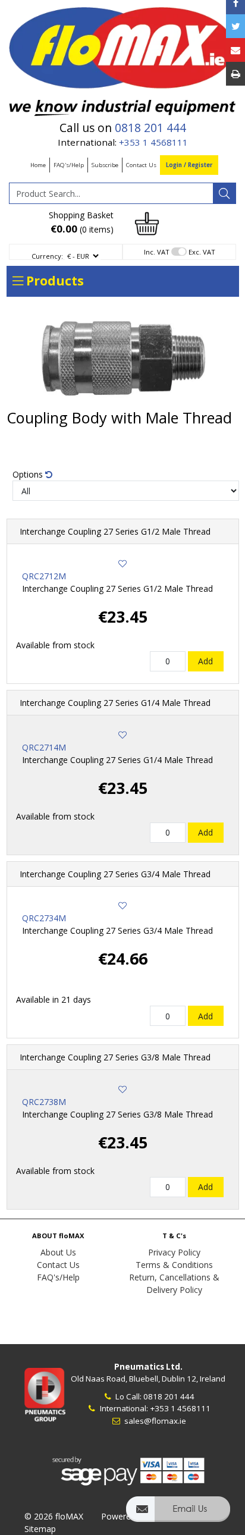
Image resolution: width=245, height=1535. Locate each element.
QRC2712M (44, 576)
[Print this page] (235, 74)
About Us (58, 1252)
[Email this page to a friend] (235, 50)
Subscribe (105, 165)
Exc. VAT (202, 251)
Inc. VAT (156, 251)
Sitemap (40, 1528)
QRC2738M (44, 1101)
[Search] (224, 193)
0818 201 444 (150, 128)
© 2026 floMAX (53, 1516)
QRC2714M (44, 747)
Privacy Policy (174, 1252)
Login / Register (189, 165)
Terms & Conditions (174, 1264)
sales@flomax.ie (154, 1420)
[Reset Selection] (48, 474)
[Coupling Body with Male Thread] (122, 356)
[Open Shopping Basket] (146, 223)
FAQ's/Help (69, 165)
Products (53, 280)
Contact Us (141, 165)
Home (38, 165)
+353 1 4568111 (153, 142)
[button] (178, 1514)
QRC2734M (44, 918)
